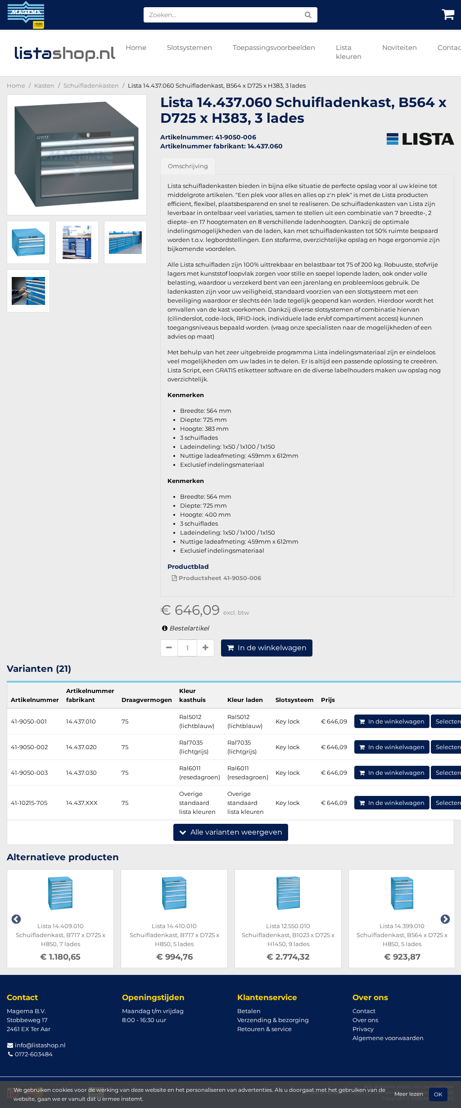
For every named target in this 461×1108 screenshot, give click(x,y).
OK (438, 1094)
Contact (364, 1010)
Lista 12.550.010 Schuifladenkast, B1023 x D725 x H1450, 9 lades (288, 934)
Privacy (363, 1028)
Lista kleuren (349, 52)
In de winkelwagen (271, 647)
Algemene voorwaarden (388, 1037)
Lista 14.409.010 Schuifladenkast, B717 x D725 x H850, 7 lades (60, 934)
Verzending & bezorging (273, 1019)
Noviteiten (399, 47)
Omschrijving (188, 166)
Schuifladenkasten (91, 85)
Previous (15, 918)
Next (444, 918)
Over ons (365, 1019)
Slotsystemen (189, 47)
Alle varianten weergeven (235, 832)
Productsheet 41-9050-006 (219, 577)
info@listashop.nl (40, 1045)
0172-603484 (33, 1054)
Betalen (249, 1010)
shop (64, 53)
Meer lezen (408, 1094)
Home (136, 47)
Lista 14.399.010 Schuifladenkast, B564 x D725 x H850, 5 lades (402, 934)
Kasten (44, 85)
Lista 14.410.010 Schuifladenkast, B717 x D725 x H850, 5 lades (174, 934)
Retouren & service (264, 1028)
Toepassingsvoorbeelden (274, 47)
